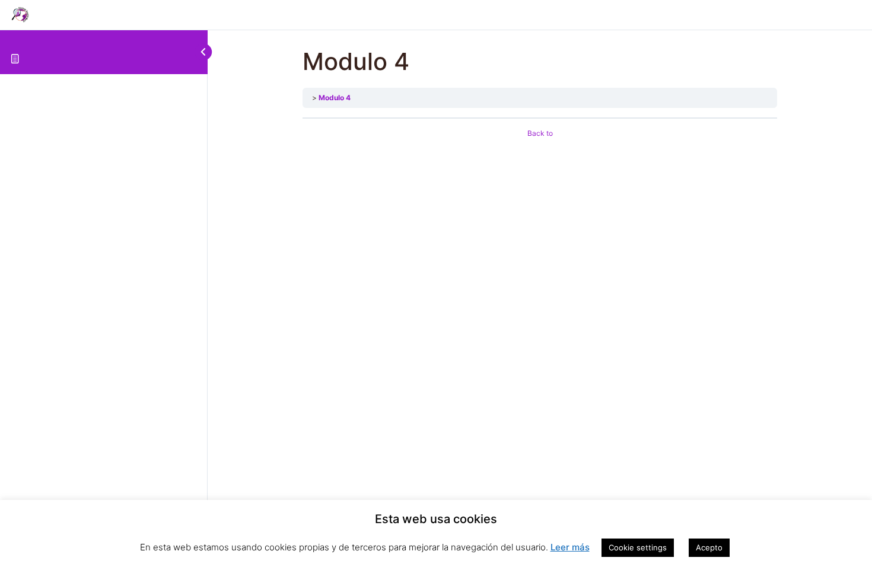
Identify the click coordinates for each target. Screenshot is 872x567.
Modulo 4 (335, 97)
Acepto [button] (709, 547)
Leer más (570, 547)
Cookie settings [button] (638, 547)
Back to (540, 133)
